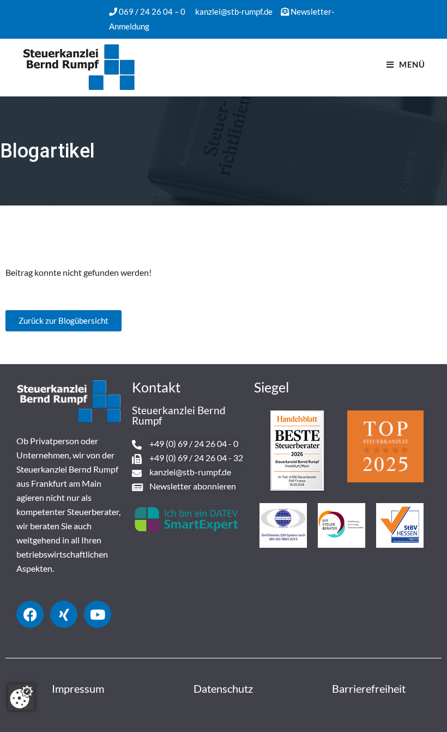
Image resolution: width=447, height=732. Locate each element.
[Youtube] (97, 614)
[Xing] (63, 614)
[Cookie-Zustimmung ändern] (21, 697)
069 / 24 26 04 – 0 (152, 11)
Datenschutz (223, 688)
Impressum (78, 688)
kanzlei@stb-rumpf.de (234, 11)
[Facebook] (30, 614)
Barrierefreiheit (369, 688)
